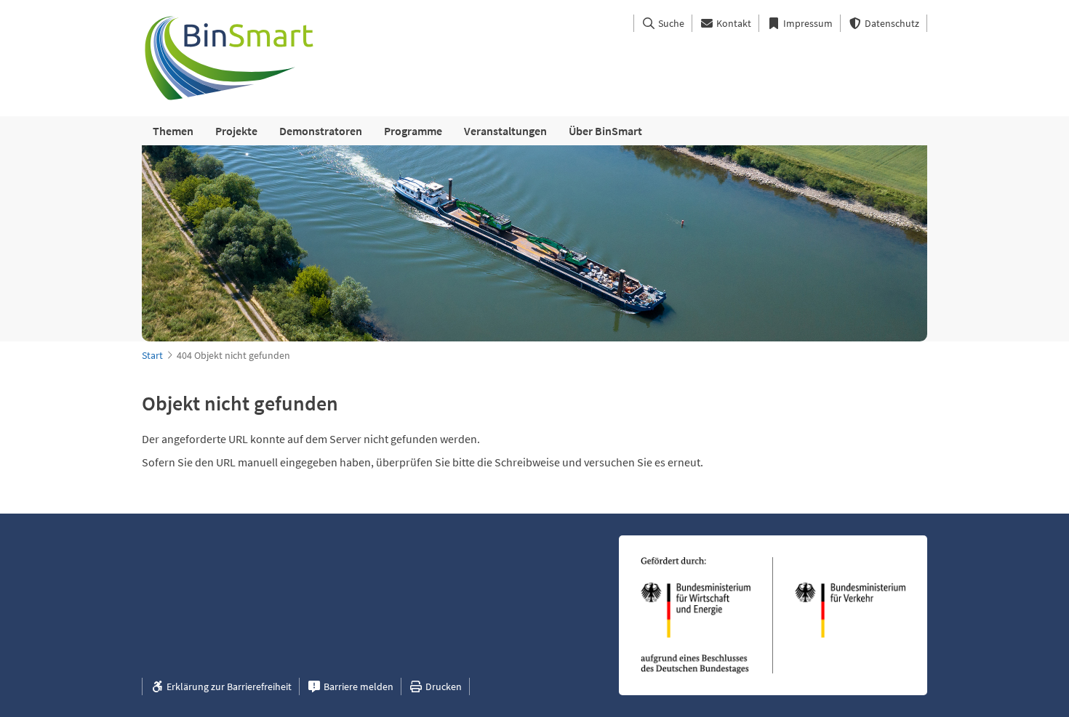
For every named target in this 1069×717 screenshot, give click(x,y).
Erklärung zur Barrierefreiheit (228, 686)
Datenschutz (890, 23)
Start (152, 355)
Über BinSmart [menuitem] (605, 130)
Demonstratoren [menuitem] (320, 130)
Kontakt (732, 23)
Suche (670, 23)
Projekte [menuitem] (236, 130)
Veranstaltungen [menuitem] (505, 130)
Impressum (807, 23)
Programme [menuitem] (413, 130)
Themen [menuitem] (173, 130)
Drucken (442, 686)
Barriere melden (357, 686)
